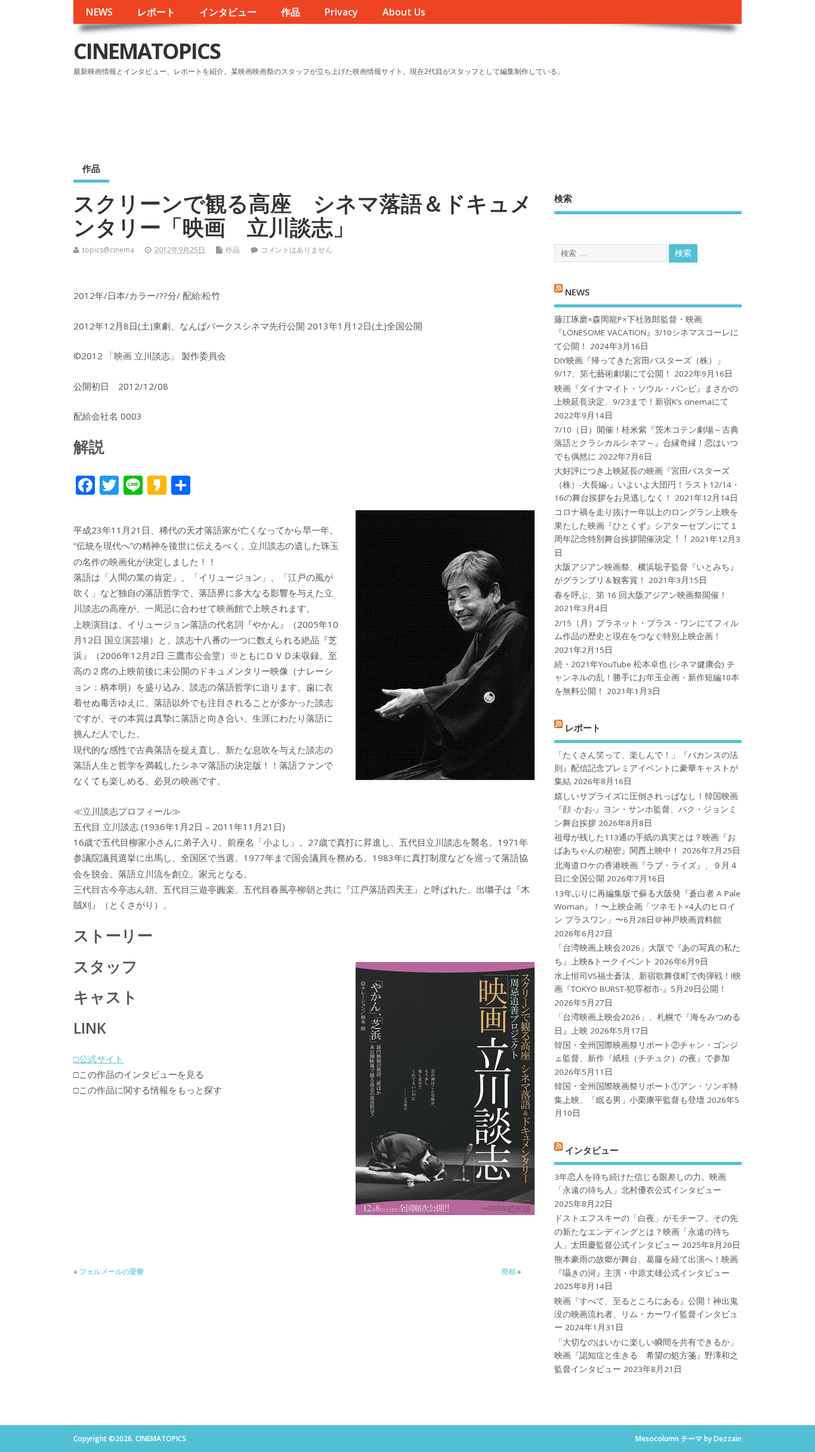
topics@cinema (108, 250)
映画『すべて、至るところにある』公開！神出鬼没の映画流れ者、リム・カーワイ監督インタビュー (646, 1314)
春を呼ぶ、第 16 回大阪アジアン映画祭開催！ (640, 595)
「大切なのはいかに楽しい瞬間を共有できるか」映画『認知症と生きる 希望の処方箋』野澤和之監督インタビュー (646, 1355)
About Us (403, 12)
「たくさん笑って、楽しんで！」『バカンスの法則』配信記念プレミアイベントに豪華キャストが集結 (646, 768)
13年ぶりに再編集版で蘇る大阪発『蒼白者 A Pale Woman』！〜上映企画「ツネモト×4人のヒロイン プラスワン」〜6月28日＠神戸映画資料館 (647, 907)
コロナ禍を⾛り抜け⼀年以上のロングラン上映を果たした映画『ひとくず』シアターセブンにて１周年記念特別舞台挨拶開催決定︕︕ (646, 525)
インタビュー (228, 12)
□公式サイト (98, 1059)
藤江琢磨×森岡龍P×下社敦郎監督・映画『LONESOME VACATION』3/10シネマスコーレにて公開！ (646, 333)
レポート (156, 12)
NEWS (99, 12)
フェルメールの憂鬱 (111, 1271)
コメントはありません (296, 250)
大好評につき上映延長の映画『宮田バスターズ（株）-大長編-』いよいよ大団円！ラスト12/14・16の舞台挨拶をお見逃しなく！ (647, 484)
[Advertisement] (514, 113)
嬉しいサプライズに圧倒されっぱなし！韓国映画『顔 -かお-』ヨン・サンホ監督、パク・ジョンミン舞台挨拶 (646, 809)
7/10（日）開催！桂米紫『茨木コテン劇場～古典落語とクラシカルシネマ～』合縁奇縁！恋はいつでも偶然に (646, 443)
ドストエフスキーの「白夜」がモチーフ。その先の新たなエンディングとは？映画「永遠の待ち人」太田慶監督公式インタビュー (646, 1231)
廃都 (508, 1271)
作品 (290, 12)
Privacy (341, 12)
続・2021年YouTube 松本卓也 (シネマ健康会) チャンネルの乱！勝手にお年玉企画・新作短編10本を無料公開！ (646, 677)
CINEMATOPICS (146, 51)
